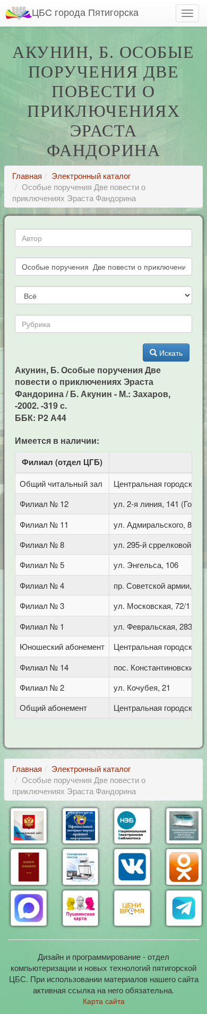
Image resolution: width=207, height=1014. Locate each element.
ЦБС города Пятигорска (85, 12)
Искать (170, 352)
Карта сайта (104, 1000)
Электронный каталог (91, 175)
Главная (27, 175)
